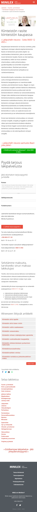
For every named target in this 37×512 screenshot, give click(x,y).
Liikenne (3, 406)
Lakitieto (3, 8)
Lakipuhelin (4, 403)
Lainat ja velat (5, 400)
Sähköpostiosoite (7, 198)
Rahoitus (3, 417)
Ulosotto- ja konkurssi (7, 427)
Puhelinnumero (6, 206)
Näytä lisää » (31, 363)
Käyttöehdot (18, 478)
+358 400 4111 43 (6, 237)
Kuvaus (3, 182)
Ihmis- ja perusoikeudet (8, 387)
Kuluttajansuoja (5, 398)
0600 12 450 (19, 248)
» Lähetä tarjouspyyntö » (12, 227)
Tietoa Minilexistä (18, 472)
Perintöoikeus (5, 413)
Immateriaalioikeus (7, 389)
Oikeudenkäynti (6, 408)
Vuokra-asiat (5, 436)
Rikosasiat (4, 419)
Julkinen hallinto (6, 394)
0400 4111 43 (16, 289)
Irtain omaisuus (5, 391)
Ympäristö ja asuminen (8, 438)
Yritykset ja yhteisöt (7, 441)
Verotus (3, 434)
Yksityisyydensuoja (18, 481)
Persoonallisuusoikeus (8, 415)
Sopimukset (4, 422)
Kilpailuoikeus (5, 396)
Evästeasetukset (18, 484)
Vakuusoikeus (5, 432)
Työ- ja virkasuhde (6, 425)
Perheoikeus (5, 410)
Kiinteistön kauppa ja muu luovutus (13, 9)
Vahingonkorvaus (6, 429)
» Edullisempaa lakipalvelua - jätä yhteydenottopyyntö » (18, 450)
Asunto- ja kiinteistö (14, 8)
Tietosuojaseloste (18, 475)
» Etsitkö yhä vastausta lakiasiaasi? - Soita (17, 150)
